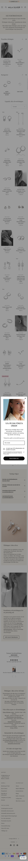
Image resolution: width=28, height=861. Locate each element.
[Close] (25, 398)
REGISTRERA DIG (14, 458)
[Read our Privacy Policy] (24, 452)
